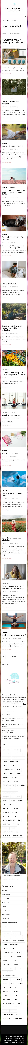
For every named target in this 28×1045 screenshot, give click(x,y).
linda (6, 46)
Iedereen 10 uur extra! (10, 453)
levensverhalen (8, 769)
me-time (14, 777)
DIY (20, 754)
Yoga (17, 832)
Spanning (6, 812)
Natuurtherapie (8, 785)
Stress (14, 812)
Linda (24, 704)
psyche (5, 800)
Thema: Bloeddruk (9, 820)
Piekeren (5, 797)
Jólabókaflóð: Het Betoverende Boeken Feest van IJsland (13, 737)
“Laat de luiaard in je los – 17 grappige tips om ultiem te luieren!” (13, 193)
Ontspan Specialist (14, 8)
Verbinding (5, 36)
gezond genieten (18, 758)
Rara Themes (16, 1040)
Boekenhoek (5, 583)
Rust (4, 804)
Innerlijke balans (8, 765)
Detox (14, 754)
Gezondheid (5, 98)
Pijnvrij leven (16, 797)
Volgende (13, 656)
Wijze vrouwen (8, 832)
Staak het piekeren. (9, 284)
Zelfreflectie (17, 836)
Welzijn (13, 828)
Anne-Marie (7, 418)
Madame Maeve (16, 702)
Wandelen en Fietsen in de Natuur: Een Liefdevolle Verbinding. (12, 328)
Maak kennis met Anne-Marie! (14, 635)
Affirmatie (5, 890)
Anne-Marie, (14, 699)
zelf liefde (6, 836)
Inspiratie (12, 98)
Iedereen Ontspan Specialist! (12, 146)
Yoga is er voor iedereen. (11, 415)
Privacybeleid (20, 1042)
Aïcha (6, 198)
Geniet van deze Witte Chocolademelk (9, 731)
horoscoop (14, 762)
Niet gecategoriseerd (9, 923)
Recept (20, 800)
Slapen (16, 808)
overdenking (7, 789)
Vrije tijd (16, 824)
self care (13, 804)
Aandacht (6, 750)
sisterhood (7, 808)
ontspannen (21, 785)
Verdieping (6, 824)
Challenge (5, 898)
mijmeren (15, 781)
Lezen (18, 769)
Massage (6, 777)
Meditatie (6, 781)
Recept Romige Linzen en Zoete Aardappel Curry (12, 719)
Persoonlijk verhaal (9, 793)
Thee (15, 816)
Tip (19, 820)
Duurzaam (6, 758)
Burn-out (16, 750)
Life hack (19, 773)
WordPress (14, 1042)
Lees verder (5, 73)
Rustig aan (6, 714)
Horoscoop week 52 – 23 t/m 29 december (12, 725)
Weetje (5, 828)
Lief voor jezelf (8, 773)
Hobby (5, 762)
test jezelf (6, 816)
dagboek (6, 754)
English (4, 906)
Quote (13, 800)
